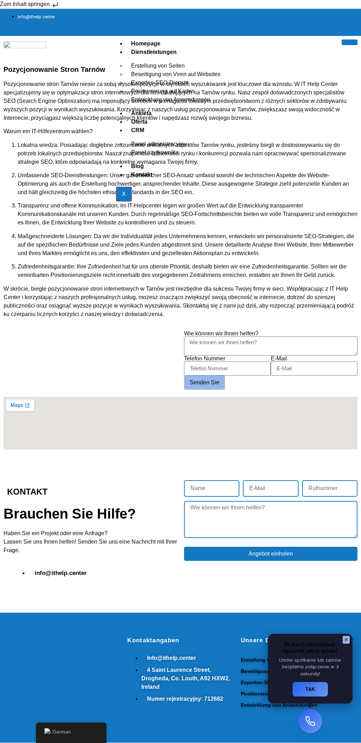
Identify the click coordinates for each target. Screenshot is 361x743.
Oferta (139, 122)
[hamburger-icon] (349, 42)
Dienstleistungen (154, 52)
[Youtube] (348, 21)
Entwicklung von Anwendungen (170, 100)
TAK (310, 689)
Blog (137, 166)
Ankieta (141, 113)
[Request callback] (310, 721)
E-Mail (279, 358)
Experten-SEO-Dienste (267, 682)
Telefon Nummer (204, 358)
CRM (137, 130)
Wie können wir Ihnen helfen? (221, 333)
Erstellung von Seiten (267, 660)
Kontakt (141, 175)
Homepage (145, 44)
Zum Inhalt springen (25, 4)
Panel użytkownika (154, 152)
